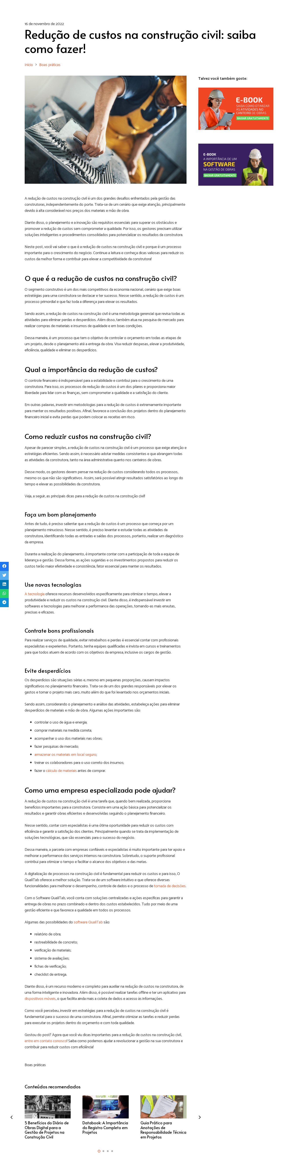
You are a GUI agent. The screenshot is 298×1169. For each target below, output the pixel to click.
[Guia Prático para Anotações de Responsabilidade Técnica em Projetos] (163, 1117)
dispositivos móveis (40, 999)
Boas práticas (35, 1065)
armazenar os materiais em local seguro (65, 754)
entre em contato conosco (46, 1041)
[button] (99, 1151)
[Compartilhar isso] (4, 566)
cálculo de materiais (61, 771)
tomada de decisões (170, 886)
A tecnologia (35, 594)
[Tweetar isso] (4, 575)
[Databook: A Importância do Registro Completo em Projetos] (105, 1117)
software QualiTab (88, 922)
